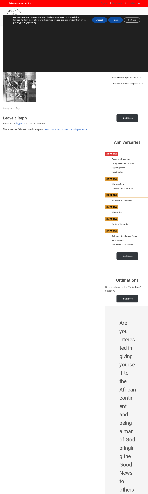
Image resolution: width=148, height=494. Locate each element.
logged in (20, 123)
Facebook (116, 3)
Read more (127, 118)
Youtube (130, 3)
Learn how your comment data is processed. (66, 129)
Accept (99, 20)
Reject (115, 20)
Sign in (104, 3)
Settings (132, 20)
